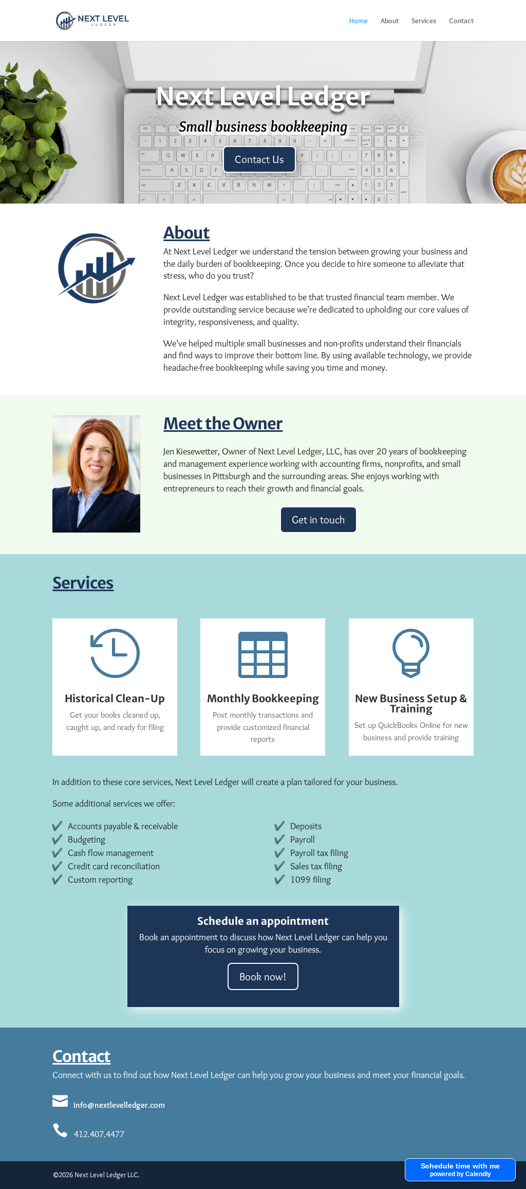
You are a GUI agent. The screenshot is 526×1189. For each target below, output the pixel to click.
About (390, 21)
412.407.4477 (88, 1134)
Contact (461, 21)
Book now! (263, 976)
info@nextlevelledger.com (108, 1105)
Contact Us (259, 159)
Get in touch (318, 519)
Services (423, 21)
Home (358, 21)
